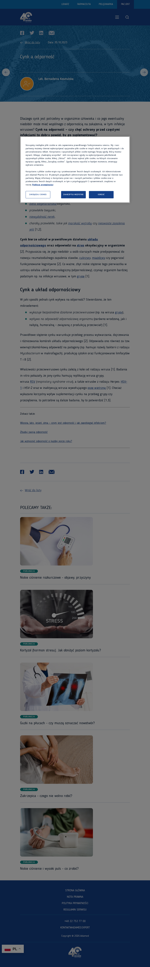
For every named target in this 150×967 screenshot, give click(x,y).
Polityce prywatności (42, 185)
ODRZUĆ (101, 194)
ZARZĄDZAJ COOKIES (37, 194)
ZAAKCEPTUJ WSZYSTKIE (73, 194)
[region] (75, 169)
